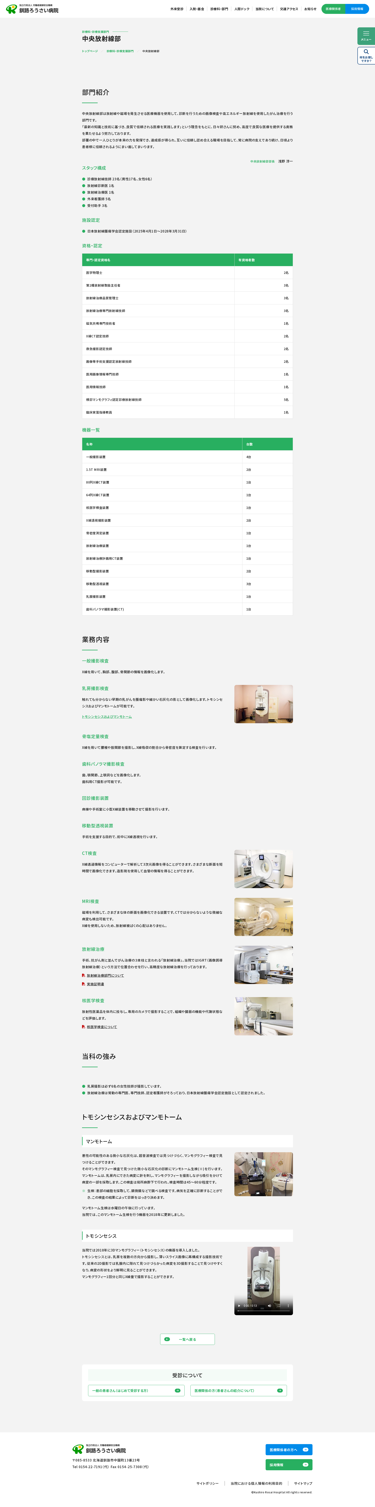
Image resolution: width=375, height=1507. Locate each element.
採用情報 (357, 9)
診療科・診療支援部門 (120, 51)
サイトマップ (303, 1483)
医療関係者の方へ (283, 1449)
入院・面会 (197, 8)
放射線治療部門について (105, 975)
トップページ (90, 51)
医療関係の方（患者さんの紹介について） (225, 1390)
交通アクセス (289, 8)
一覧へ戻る (187, 1339)
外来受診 (177, 8)
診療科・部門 (219, 8)
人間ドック (241, 8)
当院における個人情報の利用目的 (256, 1483)
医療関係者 (333, 9)
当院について (264, 8)
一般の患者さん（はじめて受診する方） (120, 1390)
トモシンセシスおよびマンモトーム (107, 716)
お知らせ (310, 8)
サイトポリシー (207, 1483)
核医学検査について (102, 1026)
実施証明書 (95, 983)
